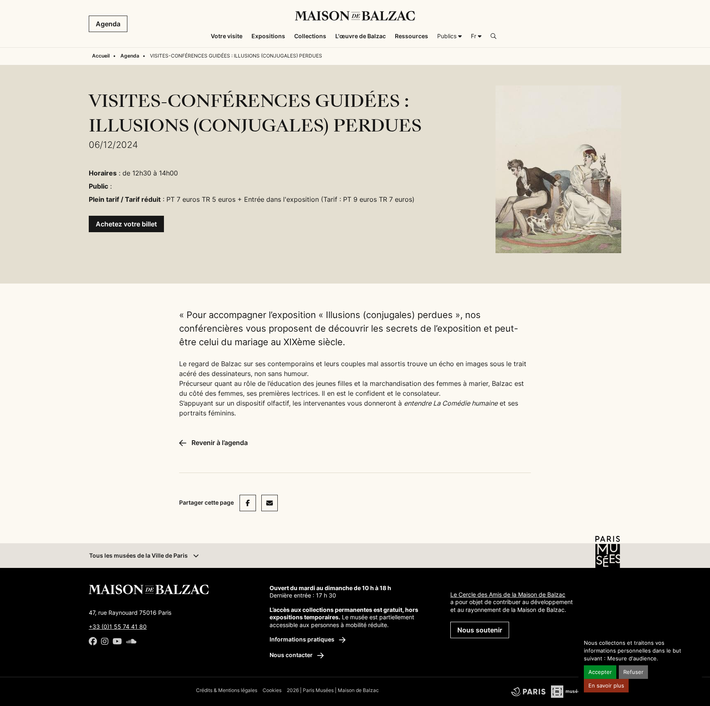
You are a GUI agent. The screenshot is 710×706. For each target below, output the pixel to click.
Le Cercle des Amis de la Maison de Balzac (507, 594)
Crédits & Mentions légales (226, 690)
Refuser (633, 672)
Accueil (101, 56)
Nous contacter (292, 654)
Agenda (108, 24)
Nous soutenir (479, 630)
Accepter (600, 672)
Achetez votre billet (126, 224)
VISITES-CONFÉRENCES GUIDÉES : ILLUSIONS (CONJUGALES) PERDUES (236, 56)
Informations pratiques (303, 639)
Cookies (272, 690)
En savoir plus (606, 686)
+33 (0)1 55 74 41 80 (118, 626)
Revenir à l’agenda (219, 442)
